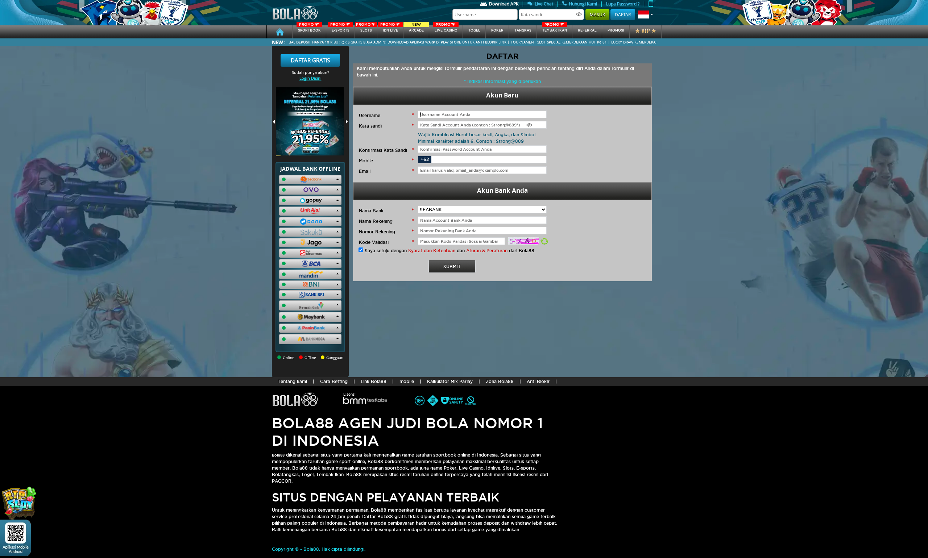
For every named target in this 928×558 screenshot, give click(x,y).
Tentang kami (292, 381)
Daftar (623, 14)
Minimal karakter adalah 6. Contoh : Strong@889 (471, 141)
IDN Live (389, 28)
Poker (497, 30)
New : (279, 42)
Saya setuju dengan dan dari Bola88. (450, 250)
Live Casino (446, 28)
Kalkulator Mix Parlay (450, 381)
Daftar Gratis (310, 60)
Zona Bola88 (500, 381)
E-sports (339, 28)
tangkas (522, 30)
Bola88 (278, 455)
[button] (645, 14)
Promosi (616, 30)
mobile (406, 381)
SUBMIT (452, 266)
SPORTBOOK (309, 28)
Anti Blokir (538, 381)
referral (587, 30)
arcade (416, 28)
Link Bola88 (373, 381)
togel (474, 30)
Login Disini (310, 78)
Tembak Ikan (554, 28)
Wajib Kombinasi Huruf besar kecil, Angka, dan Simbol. (477, 134)
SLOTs (364, 28)
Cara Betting (334, 381)
